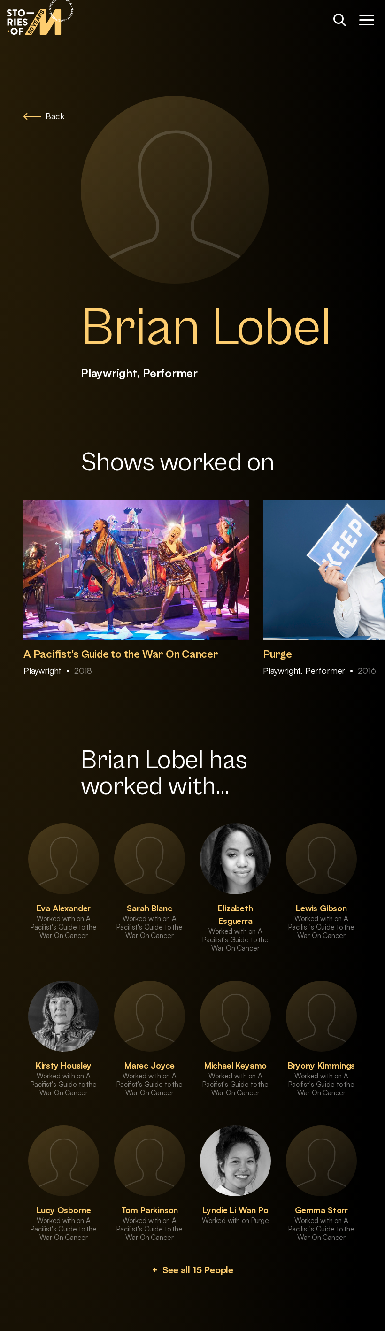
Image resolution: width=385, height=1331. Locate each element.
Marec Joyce (149, 1065)
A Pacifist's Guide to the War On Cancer (120, 654)
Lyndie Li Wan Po (235, 1210)
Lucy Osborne (64, 1210)
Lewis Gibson (321, 908)
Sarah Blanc (149, 908)
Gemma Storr (321, 1210)
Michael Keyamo (235, 1065)
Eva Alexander (64, 908)
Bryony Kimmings (321, 1065)
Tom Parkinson (149, 1210)
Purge (277, 654)
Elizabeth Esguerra (235, 914)
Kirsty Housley (64, 1065)
